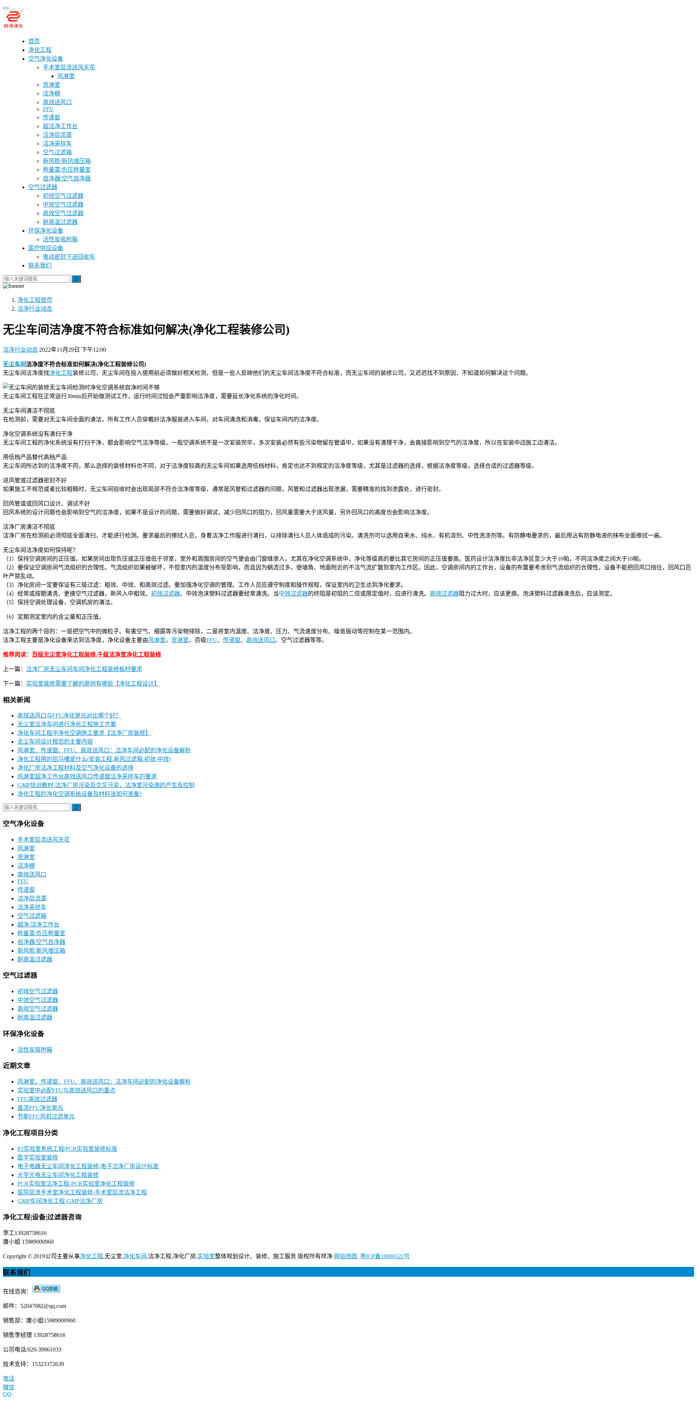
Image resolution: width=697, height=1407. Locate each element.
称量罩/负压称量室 (67, 170)
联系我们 (40, 265)
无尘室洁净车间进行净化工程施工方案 (66, 724)
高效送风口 (57, 102)
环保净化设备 (45, 231)
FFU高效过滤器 (37, 1099)
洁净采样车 (57, 143)
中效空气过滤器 (63, 204)
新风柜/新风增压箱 (67, 161)
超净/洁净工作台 (38, 924)
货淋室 (51, 85)
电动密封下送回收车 (69, 257)
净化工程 (40, 50)
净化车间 (135, 1256)
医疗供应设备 (45, 248)
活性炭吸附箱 (60, 239)
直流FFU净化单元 (40, 1108)
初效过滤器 (165, 593)
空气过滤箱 (57, 152)
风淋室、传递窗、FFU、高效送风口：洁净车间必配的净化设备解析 (104, 750)
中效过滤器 (293, 593)
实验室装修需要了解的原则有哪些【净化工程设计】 (93, 683)
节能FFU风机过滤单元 (46, 1116)
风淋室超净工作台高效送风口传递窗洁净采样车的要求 (87, 776)
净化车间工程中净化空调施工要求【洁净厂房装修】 (84, 733)
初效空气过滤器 (63, 196)
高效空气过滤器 (63, 213)
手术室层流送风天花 (69, 67)
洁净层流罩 (57, 135)
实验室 (206, 1256)
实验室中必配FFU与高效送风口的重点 (66, 1090)
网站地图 (345, 1256)
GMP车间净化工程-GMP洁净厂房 (60, 1201)
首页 (34, 41)
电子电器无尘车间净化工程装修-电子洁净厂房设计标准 (88, 1166)
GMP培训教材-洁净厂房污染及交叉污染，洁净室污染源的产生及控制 (106, 785)
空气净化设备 (45, 59)
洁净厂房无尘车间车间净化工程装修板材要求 (84, 669)
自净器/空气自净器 (67, 178)
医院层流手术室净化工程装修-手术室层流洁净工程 (82, 1192)
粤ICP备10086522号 (385, 1256)
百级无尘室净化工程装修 (64, 654)
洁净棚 (51, 93)
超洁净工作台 (60, 126)
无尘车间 (14, 364)
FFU (48, 109)
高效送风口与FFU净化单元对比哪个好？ (69, 715)
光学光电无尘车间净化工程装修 (58, 1175)
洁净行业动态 (20, 350)
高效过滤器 (444, 593)
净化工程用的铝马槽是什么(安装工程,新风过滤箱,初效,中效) (94, 759)
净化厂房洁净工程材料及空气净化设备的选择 (75, 768)
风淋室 (66, 76)
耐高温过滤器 (60, 222)
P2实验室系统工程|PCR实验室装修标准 (67, 1149)
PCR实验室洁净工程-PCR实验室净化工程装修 (76, 1184)
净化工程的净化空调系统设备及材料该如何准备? (79, 794)
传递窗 (51, 117)
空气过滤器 (42, 187)
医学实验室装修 (37, 1157)
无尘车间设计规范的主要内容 (55, 742)
